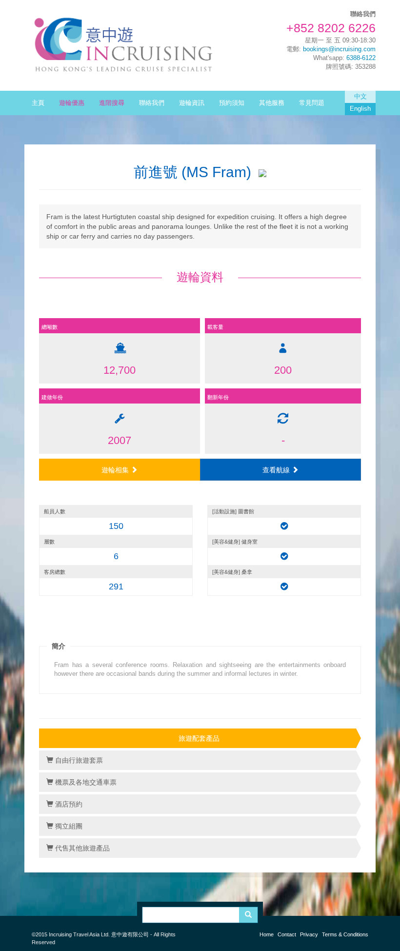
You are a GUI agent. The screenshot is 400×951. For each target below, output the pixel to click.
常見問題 (311, 103)
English (360, 108)
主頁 (38, 103)
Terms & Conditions (345, 934)
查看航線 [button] (277, 470)
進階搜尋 (111, 103)
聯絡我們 (151, 103)
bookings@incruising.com (339, 49)
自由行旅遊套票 (78, 760)
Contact (287, 934)
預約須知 (231, 103)
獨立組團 (67, 826)
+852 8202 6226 (331, 28)
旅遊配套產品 (199, 738)
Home (267, 934)
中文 (360, 96)
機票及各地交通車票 (85, 782)
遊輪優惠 (71, 103)
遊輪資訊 (191, 103)
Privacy (309, 934)
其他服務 (271, 103)
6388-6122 (361, 58)
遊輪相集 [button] (116, 470)
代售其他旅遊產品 (81, 848)
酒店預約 (67, 804)
